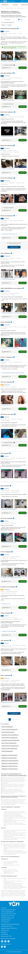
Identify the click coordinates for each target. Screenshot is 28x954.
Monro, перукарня (5, 675)
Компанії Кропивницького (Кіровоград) (14, 8)
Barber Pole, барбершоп (7, 178)
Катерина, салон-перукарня (8, 586)
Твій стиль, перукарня (6, 382)
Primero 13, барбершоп (7, 357)
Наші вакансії (4, 932)
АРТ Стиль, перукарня (6, 518)
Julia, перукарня (5, 640)
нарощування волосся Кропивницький (10, 740)
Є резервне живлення (8, 22)
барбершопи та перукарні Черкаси (9, 768)
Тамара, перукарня (6, 613)
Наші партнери (4, 934)
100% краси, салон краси (7, 414)
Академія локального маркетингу (9, 928)
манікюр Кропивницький (7, 726)
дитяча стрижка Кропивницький (9, 743)
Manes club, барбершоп (7, 215)
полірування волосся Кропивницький (10, 745)
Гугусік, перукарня (5, 322)
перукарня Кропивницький (8, 732)
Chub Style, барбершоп (7, 73)
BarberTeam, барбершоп (7, 112)
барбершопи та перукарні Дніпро (9, 758)
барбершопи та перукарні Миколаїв (10, 763)
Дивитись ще (15, 713)
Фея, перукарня (5, 453)
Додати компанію (14, 247)
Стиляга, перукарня (6, 551)
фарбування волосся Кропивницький (10, 734)
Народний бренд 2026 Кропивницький (10, 924)
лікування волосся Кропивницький (9, 737)
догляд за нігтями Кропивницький (9, 748)
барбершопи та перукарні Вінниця (9, 755)
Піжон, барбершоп (5, 253)
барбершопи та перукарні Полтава (9, 766)
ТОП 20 (2, 8)
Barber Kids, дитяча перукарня (9, 28)
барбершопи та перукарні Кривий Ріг (10, 760)
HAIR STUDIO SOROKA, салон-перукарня (11, 288)
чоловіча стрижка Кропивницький (9, 729)
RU (24, 1)
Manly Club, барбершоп (7, 145)
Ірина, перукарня (5, 485)
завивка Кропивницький (7, 751)
